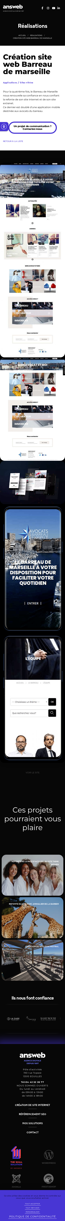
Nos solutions (32, 1123)
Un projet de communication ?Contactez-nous (33, 127)
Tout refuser (32, 1208)
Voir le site (32, 772)
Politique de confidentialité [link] (32, 1216)
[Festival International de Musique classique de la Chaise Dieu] (54, 1018)
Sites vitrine (26, 82)
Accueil (22, 35)
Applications (11, 82)
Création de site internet (32, 1105)
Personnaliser (32, 1212)
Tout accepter (32, 1204)
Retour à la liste (13, 141)
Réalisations (36, 35)
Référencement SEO (32, 1114)
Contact (33, 1132)
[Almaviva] (19, 1018)
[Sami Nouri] (37, 1019)
